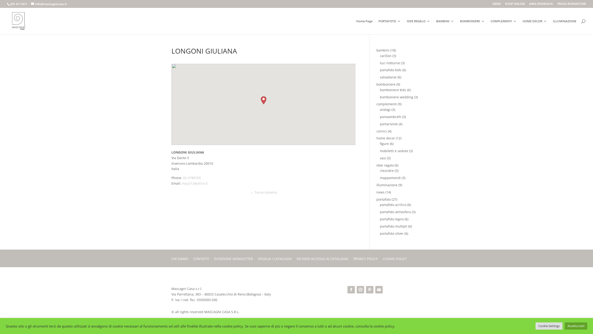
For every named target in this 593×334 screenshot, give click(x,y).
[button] (263, 100)
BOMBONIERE (470, 21)
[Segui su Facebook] (351, 289)
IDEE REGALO (416, 21)
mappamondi (390, 178)
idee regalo (385, 165)
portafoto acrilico (393, 204)
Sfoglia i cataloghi (275, 259)
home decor (385, 138)
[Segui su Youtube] (379, 289)
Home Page (364, 21)
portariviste (389, 124)
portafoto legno (392, 219)
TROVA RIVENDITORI (571, 4)
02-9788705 (192, 178)
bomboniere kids (393, 90)
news (380, 192)
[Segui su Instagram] (360, 289)
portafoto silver (392, 233)
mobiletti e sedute (394, 151)
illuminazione (386, 185)
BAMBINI (442, 21)
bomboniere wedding (396, 97)
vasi (383, 158)
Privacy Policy (365, 259)
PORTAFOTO (387, 21)
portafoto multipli (393, 226)
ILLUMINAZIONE (564, 21)
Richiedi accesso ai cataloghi (322, 259)
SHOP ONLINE (515, 4)
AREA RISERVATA (541, 4)
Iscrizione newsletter (233, 259)
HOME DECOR (532, 21)
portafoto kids (390, 70)
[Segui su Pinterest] (369, 289)
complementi (386, 104)
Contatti (201, 259)
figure (384, 143)
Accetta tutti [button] (576, 326)
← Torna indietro (263, 192)
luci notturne (390, 63)
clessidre (387, 170)
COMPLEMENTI (501, 21)
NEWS (496, 4)
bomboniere (385, 84)
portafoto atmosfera (395, 212)
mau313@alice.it (195, 183)
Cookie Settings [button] (549, 326)
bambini (382, 50)
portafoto (383, 199)
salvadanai (388, 77)
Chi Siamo (179, 259)
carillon (385, 56)
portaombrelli (390, 117)
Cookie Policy (395, 259)
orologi (385, 109)
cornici (381, 131)
